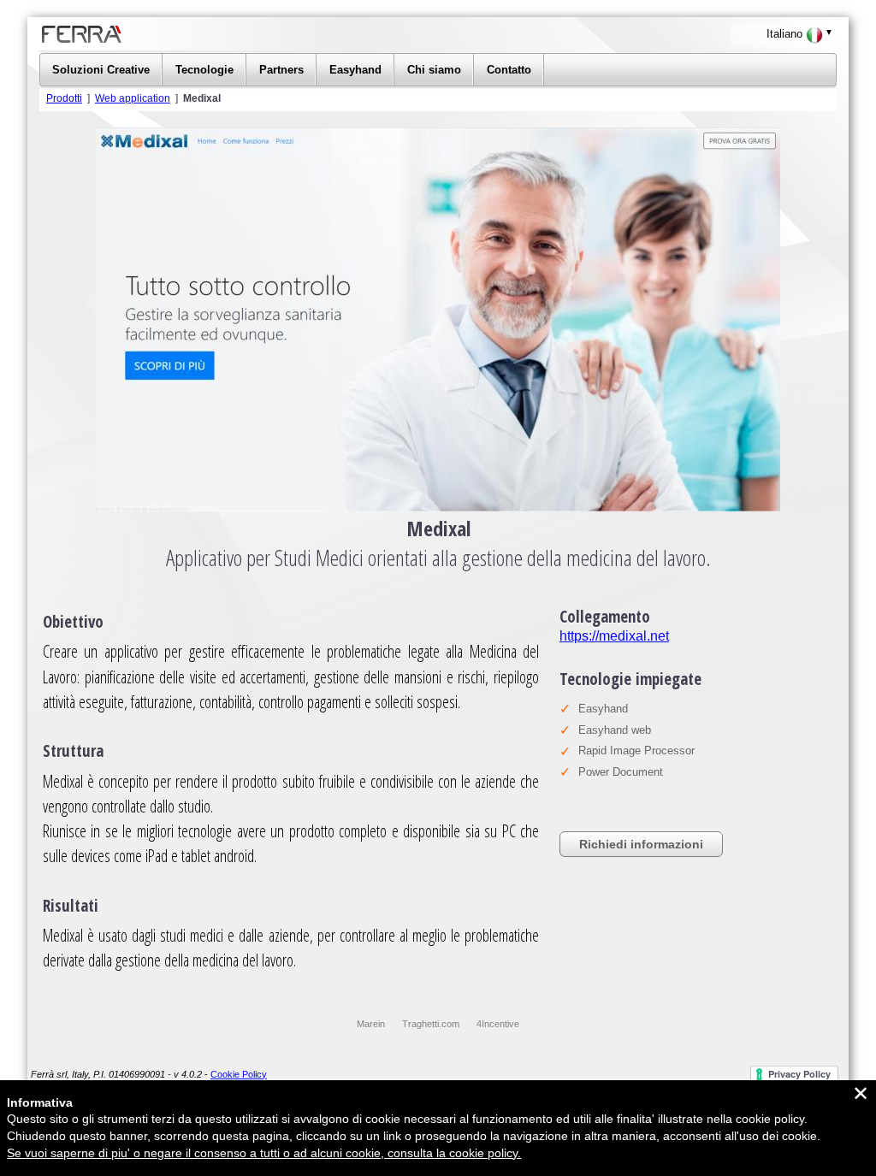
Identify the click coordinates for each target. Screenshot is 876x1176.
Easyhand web (614, 730)
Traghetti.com (430, 1024)
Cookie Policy (238, 1074)
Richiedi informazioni (641, 844)
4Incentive (497, 1024)
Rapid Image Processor (636, 750)
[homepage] (190, 46)
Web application (132, 98)
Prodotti (64, 98)
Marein (371, 1024)
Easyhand (603, 708)
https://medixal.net (614, 636)
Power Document (620, 771)
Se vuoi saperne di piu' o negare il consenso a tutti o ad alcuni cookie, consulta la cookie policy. (264, 1153)
